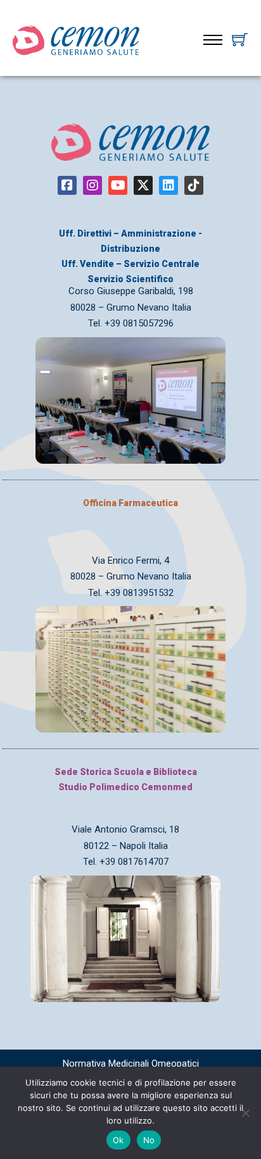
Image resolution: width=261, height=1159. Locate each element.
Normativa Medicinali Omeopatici (131, 1063)
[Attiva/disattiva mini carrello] (240, 39)
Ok (118, 1140)
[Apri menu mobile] (212, 40)
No (149, 1140)
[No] (245, 1112)
